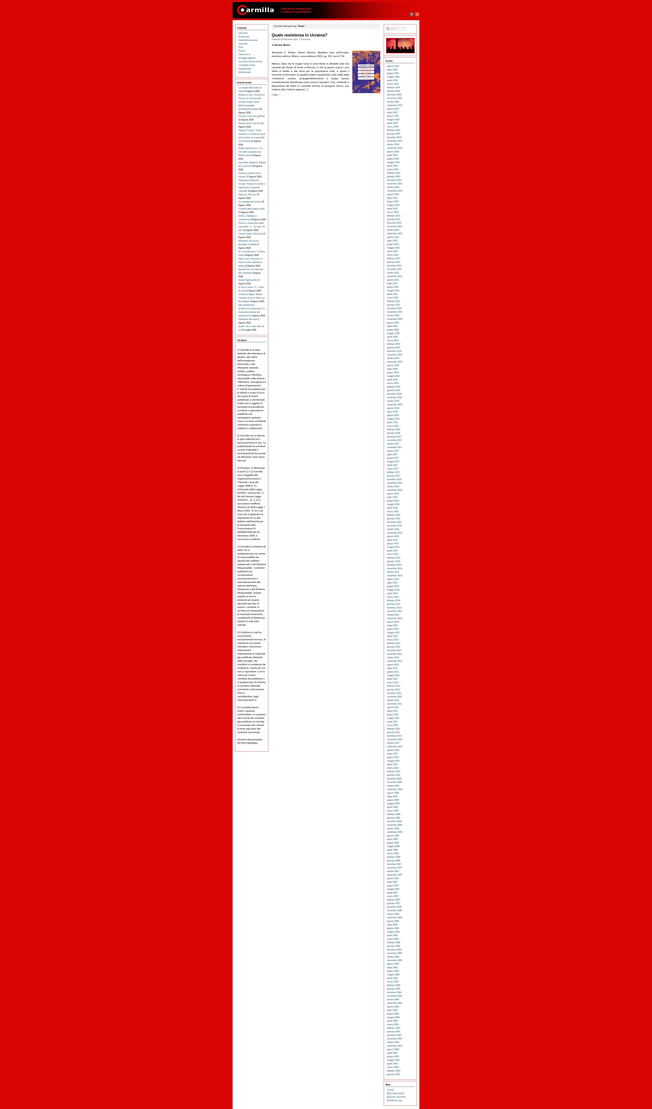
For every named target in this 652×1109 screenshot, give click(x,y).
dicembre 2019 (394, 351)
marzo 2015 (393, 554)
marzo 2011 (392, 725)
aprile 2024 (392, 166)
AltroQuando (244, 72)
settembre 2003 (394, 1046)
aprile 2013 (392, 636)
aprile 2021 (392, 294)
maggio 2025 (393, 119)
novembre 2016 (394, 483)
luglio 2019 (392, 369)
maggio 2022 (393, 248)
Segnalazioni (244, 68)
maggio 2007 (393, 889)
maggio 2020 (393, 333)
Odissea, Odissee (247, 194)
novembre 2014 (394, 568)
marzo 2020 (393, 340)
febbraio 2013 (393, 643)
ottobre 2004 (393, 999)
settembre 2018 (394, 404)
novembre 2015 (394, 525)
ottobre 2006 (393, 914)
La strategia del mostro (249, 201)
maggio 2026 (393, 76)
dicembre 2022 (394, 223)
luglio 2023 (392, 198)
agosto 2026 (393, 66)
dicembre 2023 (394, 180)
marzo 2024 (393, 169)
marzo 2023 (393, 212)
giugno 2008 (393, 842)
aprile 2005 (392, 978)
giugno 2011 (393, 714)
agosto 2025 (393, 109)
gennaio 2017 (393, 476)
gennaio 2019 (393, 390)
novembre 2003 (394, 1038)
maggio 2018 (393, 419)
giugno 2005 (393, 971)
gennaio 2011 (393, 732)
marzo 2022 (393, 255)
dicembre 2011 (394, 693)
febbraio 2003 (393, 1070)
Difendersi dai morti (247, 319)
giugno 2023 (393, 201)
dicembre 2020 (394, 308)
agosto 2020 (393, 322)
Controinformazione (247, 40)
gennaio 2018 (393, 433)
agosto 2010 (393, 750)
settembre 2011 (394, 704)
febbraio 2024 (393, 173)
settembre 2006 (394, 917)
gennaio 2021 (393, 305)
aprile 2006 (392, 935)
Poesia (241, 51)
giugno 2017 (393, 458)
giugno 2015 (393, 543)
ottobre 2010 (393, 743)
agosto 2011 (393, 707)
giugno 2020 (393, 329)
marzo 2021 (393, 297)
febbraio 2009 (393, 814)
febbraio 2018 (393, 429)
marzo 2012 (393, 682)
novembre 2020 (394, 312)
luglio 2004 (392, 1010)
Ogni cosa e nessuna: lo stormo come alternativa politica (250, 262)
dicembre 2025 (394, 94)
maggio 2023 (393, 205)
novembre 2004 (394, 996)
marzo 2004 (393, 1024)
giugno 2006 (393, 928)
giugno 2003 (393, 1056)
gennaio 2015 (393, 561)
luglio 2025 (392, 112)
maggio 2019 (393, 376)
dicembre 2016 (394, 479)
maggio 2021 (393, 290)
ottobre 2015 (393, 529)
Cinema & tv (244, 54)
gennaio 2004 (393, 1031)
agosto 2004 (393, 1006)
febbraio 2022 (393, 258)
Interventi (243, 33)
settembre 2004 (394, 1003)
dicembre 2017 (394, 436)
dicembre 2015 (394, 522)
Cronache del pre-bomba (250, 61)
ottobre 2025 (393, 101)
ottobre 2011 (393, 700)
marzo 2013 (393, 639)
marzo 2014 (393, 597)
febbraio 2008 (393, 857)
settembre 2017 (394, 447)
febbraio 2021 (393, 301)
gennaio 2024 (393, 176)
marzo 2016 (393, 511)
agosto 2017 (393, 451)
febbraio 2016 (393, 515)
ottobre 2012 (393, 657)
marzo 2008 (393, 853)
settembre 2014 (394, 575)
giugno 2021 (393, 287)
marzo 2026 (393, 84)
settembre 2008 (394, 832)
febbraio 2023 (393, 215)
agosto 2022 (393, 237)
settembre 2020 (394, 319)
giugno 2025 (393, 116)
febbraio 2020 (393, 344)
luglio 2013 (392, 625)
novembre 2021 (394, 269)
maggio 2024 (393, 162)
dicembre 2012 (394, 650)
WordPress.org (394, 1100)
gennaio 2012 (393, 689)
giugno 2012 (393, 671)
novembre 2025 (394, 98)
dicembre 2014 (394, 565)
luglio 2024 (392, 155)
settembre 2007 (394, 875)
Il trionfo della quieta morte (251, 208)
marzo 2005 (393, 981)
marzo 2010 (393, 768)
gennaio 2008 (393, 860)
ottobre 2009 (393, 785)
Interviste (243, 43)
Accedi (390, 1089)
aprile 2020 (392, 337)
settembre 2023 (394, 190)
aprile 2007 (392, 892)
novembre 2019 (394, 354)
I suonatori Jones (246, 65)
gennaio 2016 (393, 518)
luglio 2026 (392, 69)
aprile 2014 (392, 593)
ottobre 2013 (393, 614)
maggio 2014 (393, 590)
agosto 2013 (393, 622)
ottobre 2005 (393, 956)
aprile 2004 (392, 1021)
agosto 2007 (393, 878)
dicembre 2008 (394, 821)
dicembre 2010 (394, 736)
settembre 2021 (394, 276)
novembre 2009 (394, 782)
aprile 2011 (392, 721)
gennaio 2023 (393, 219)
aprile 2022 (392, 251)
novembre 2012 (394, 654)
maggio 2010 (393, 761)
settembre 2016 (394, 490)
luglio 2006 (392, 924)
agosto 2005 (393, 964)
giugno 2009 (393, 800)
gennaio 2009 (393, 818)
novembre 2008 (394, 825)
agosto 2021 (393, 280)
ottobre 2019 (393, 358)
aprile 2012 (392, 679)
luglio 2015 (392, 540)
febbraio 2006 (393, 942)
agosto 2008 (393, 835)
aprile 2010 (392, 764)
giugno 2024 (393, 158)
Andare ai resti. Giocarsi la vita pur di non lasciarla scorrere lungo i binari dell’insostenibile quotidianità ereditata (251, 101)
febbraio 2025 (393, 130)
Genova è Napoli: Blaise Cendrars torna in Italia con (251, 298)
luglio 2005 (392, 967)
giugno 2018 (393, 415)
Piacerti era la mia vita (249, 123)
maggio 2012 (393, 675)
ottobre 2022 (393, 230)
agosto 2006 (393, 921)
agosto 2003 (393, 1049)
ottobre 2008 (393, 828)
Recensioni (305, 39)
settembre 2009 (394, 789)
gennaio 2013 (393, 647)
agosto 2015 (393, 536)
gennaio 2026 (393, 91)
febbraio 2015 (393, 557)
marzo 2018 (393, 426)
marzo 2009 (393, 810)
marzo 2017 (393, 468)
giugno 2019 (393, 372)
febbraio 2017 (393, 472)
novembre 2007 (394, 867)
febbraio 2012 (393, 686)
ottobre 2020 (393, 315)
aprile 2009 (392, 807)
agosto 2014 (393, 579)
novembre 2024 (394, 141)
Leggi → (276, 94)
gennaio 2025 (393, 133)
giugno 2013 (393, 629)
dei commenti (396, 1097)
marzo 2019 (393, 383)
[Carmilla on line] (326, 10)
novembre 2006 (394, 910)
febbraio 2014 (393, 600)
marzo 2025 (393, 126)
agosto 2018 (393, 408)
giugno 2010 (393, 757)
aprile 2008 (392, 850)
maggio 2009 (393, 803)
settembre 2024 (394, 148)
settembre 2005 (394, 960)
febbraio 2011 (393, 728)
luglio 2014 (392, 582)
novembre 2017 (394, 440)
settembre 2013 (394, 618)
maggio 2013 (393, 632)
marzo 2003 (393, 1067)
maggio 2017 (393, 461)
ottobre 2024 (393, 144)
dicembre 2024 (394, 137)
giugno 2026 (393, 73)
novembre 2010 (394, 739)
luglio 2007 (392, 882)
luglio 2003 (392, 1053)
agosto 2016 (393, 493)
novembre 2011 (394, 696)
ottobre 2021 (393, 272)
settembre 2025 (394, 105)
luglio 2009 (392, 796)
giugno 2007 (393, 885)
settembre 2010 (394, 746)
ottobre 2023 (393, 187)
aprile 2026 (392, 80)
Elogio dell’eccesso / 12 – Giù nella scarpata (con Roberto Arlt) (251, 152)
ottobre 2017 (393, 443)
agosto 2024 (393, 151)
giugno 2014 (393, 586)
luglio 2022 (392, 240)
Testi (240, 47)
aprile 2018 (392, 422)
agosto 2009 (393, 793)
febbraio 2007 (393, 899)
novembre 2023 (394, 183)
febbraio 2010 (393, 771)
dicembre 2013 (394, 607)
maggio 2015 (393, 547)
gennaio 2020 (393, 347)
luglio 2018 (392, 411)
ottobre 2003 (393, 1042)
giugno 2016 (393, 500)
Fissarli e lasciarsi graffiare (251, 116)
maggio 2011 (393, 718)
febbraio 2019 (393, 386)
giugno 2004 (393, 1013)
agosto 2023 (393, 194)
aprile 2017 (392, 465)
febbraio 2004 (393, 1028)
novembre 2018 (394, 397)
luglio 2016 (392, 497)
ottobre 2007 (393, 871)
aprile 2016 (392, 508)
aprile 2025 (392, 123)
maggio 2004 (393, 1017)
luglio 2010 (392, 753)
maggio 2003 (393, 1060)
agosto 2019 (393, 365)
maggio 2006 (393, 932)
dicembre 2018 (394, 394)
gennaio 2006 (393, 946)
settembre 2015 (394, 533)
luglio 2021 (392, 283)
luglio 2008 (392, 839)
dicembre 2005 (394, 949)
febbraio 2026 (393, 87)
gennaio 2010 (393, 775)
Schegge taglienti (246, 58)
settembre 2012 (394, 661)
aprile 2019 (392, 379)
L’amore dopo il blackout (250, 233)
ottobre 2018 (393, 401)
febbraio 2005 (393, 985)
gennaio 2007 (393, 903)
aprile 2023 (392, 208)
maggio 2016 (393, 504)
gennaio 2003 (393, 1074)
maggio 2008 (393, 846)
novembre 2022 (394, 226)
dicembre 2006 (394, 907)
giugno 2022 (393, 244)
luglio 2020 (392, 326)
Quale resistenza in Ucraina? (299, 35)
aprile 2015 (392, 550)
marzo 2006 (393, 939)
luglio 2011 (392, 711)
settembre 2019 (394, 362)
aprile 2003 (392, 1063)
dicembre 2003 (394, 1035)
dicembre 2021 (394, 265)
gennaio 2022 (393, 262)
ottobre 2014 (393, 572)
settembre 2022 (394, 233)
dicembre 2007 (394, 864)
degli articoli (395, 1093)
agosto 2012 (393, 664)
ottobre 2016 (393, 486)
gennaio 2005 (393, 989)
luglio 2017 (392, 454)
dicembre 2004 (394, 992)
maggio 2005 (393, 974)
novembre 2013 (394, 611)
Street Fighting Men (248, 280)
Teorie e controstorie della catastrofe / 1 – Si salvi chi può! (251, 226)
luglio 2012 (392, 668)
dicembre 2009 (394, 778)
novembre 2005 (394, 953)
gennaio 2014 (393, 604)
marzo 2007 (393, 896)
